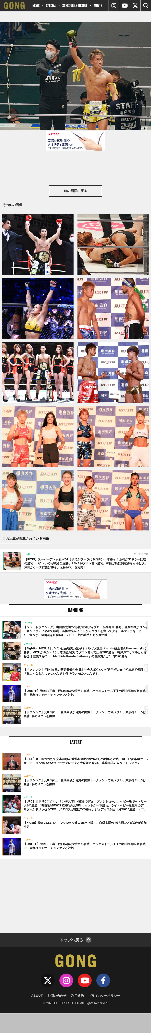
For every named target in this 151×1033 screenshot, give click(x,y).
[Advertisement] (75, 895)
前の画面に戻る (75, 191)
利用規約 (77, 996)
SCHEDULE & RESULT (74, 6)
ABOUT (37, 996)
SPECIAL (51, 6)
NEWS (36, 6)
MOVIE (98, 6)
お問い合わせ (57, 996)
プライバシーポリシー (104, 996)
